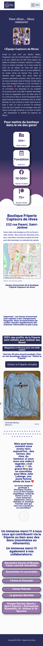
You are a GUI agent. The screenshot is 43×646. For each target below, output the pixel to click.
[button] (12, 436)
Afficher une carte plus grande (13, 281)
